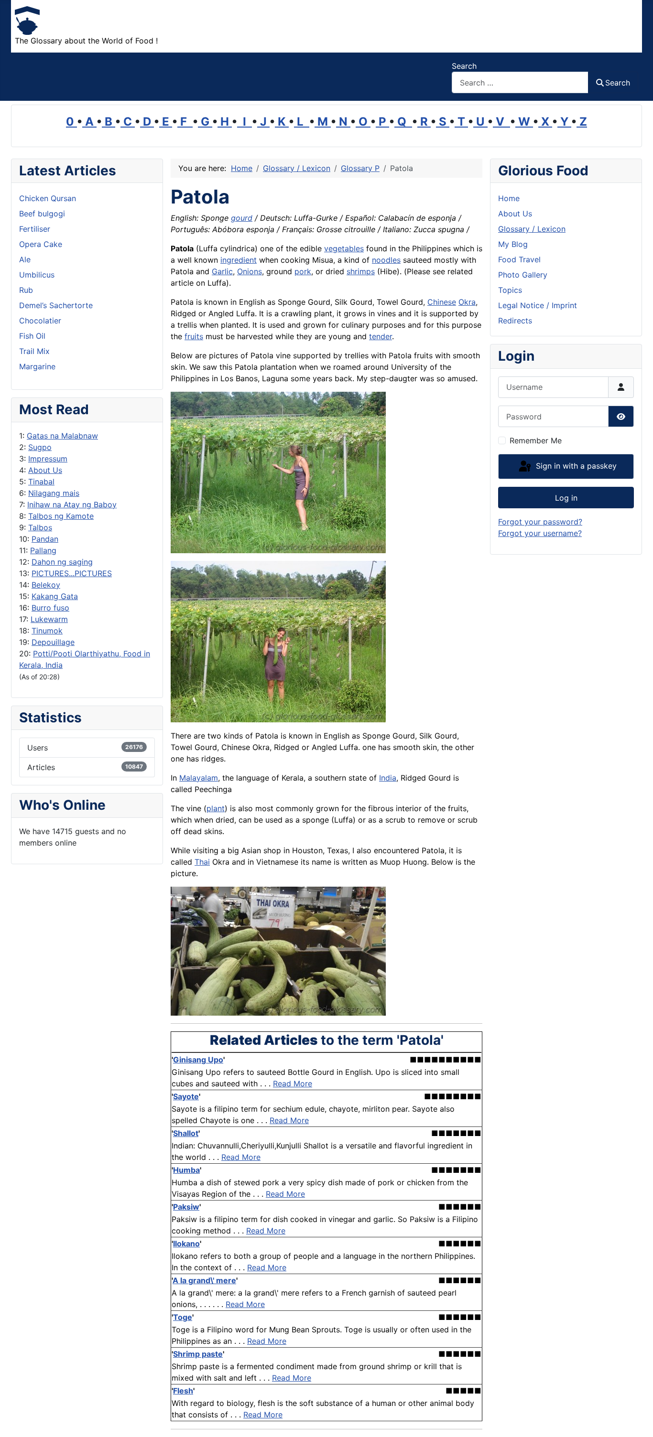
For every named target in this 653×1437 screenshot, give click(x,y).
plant (216, 808)
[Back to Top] (636, 1419)
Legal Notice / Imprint (537, 305)
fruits (194, 336)
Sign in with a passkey (575, 466)
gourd (241, 218)
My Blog (513, 244)
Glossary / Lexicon (532, 229)
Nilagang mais (53, 493)
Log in (566, 498)
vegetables (344, 248)
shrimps (361, 271)
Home (509, 198)
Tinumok (47, 630)
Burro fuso (50, 607)
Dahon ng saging (62, 562)
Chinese (441, 302)
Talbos (40, 527)
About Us (45, 470)
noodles (386, 260)
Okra (467, 302)
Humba (186, 1170)
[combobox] (520, 82)
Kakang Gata (55, 596)
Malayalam (198, 778)
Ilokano (186, 1243)
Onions (249, 271)
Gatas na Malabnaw (62, 435)
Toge (182, 1317)
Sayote (186, 1096)
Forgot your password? (540, 521)
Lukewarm (49, 619)
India (387, 778)
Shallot (185, 1133)
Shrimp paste (198, 1354)
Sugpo (40, 447)
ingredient (238, 260)
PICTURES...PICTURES (72, 573)
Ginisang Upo (198, 1059)
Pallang (43, 550)
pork (302, 271)
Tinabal (41, 481)
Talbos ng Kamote (61, 516)
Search (464, 66)
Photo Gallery (522, 274)
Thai (202, 862)
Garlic (222, 271)
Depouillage (53, 642)
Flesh (183, 1390)
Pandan (45, 539)
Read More (292, 1083)
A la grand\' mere (204, 1280)
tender (380, 336)
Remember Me (536, 440)
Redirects (515, 320)
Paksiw (186, 1207)
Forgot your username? (540, 533)
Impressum (47, 458)
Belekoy (46, 585)
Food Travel (519, 259)
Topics (510, 290)
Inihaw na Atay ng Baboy (72, 504)
